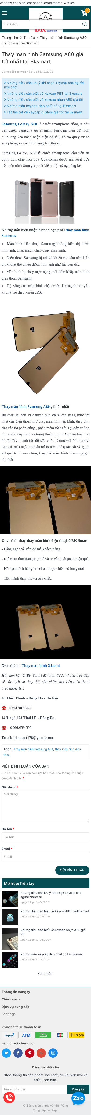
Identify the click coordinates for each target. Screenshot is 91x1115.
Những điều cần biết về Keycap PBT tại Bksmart (44, 93)
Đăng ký (78, 1089)
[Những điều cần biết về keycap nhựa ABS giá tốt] (10, 939)
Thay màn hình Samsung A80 (26, 407)
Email (7, 849)
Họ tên (8, 829)
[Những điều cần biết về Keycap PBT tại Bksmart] (10, 917)
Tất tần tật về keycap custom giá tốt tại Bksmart (44, 112)
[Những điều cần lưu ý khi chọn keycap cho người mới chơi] (10, 899)
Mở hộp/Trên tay (19, 883)
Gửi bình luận (72, 870)
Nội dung (10, 787)
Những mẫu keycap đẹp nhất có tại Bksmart (41, 106)
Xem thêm (45, 973)
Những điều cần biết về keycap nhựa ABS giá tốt (44, 99)
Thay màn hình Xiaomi (41, 666)
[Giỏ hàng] (84, 14)
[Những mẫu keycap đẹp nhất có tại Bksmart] (10, 960)
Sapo (54, 1110)
